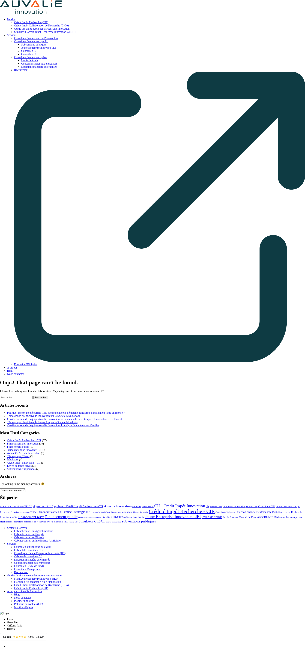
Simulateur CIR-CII (92, 521)
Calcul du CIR (148, 507)
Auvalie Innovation (118, 506)
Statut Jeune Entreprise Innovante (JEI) (36, 578)
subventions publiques (139, 521)
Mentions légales (23, 607)
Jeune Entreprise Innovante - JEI (173, 516)
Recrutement (21, 572)
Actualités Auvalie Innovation (23, 453)
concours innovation (234, 506)
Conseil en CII (29, 50)
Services (11, 35)
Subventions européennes (21, 468)
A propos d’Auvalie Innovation (24, 591)
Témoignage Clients (18, 456)
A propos (12, 367)
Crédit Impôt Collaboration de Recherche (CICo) (41, 25)
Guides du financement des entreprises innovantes (34, 575)
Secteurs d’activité (17, 527)
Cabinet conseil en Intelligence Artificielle (37, 540)
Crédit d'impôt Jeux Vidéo (116, 512)
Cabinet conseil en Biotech (29, 537)
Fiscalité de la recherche (132, 517)
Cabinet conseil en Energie (29, 534)
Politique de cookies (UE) (28, 604)
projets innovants (55, 522)
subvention (116, 522)
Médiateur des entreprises (288, 517)
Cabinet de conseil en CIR (28, 550)
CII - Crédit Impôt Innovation (179, 506)
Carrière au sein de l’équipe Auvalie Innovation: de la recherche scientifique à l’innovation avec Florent (64, 419)
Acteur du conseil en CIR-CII (16, 506)
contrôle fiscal (99, 512)
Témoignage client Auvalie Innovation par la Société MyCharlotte (43, 415)
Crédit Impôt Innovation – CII (23, 462)
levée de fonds (212, 517)
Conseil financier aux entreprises (39, 63)
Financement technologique (89, 517)
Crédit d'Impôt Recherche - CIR (182, 511)
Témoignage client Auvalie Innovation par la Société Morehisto (42, 422)
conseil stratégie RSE (78, 512)
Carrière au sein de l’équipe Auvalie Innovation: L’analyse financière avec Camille (53, 425)
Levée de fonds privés (19, 465)
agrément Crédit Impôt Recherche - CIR (78, 506)
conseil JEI (57, 511)
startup (109, 522)
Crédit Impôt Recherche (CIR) (31, 22)
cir (207, 506)
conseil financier (39, 512)
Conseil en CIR (29, 54)
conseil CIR (252, 506)
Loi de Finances (230, 517)
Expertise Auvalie (8, 517)
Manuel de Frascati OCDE (253, 517)
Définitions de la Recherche (287, 512)
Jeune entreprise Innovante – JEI (25, 449)
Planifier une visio (24, 600)
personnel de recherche (35, 522)
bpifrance (136, 506)
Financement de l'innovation (22, 443)
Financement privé (31, 517)
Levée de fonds (29, 60)
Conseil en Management (27, 569)
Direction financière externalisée (39, 66)
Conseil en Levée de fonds (29, 565)
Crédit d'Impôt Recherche (137, 512)
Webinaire (12, 459)
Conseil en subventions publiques (32, 546)
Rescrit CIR (73, 522)
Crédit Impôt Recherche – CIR (24, 440)
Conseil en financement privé (30, 57)
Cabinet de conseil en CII (28, 556)
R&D (66, 522)
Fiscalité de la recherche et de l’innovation (37, 581)
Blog (10, 370)
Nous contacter (15, 373)
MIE (270, 517)
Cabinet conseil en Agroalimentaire (33, 531)
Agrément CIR (43, 506)
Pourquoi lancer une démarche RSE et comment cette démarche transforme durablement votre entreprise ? (66, 412)
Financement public (18, 446)
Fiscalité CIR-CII (111, 517)
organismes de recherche (11, 522)
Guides (11, 19)
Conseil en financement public (31, 41)
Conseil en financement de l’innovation (36, 38)
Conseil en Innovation (20, 512)
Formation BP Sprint (25, 364)
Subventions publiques (33, 44)
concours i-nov (216, 507)
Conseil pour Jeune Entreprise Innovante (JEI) (39, 553)
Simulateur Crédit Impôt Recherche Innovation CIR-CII (45, 31)
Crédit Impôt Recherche (225, 512)
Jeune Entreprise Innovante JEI (38, 47)
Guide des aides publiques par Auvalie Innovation (42, 28)
